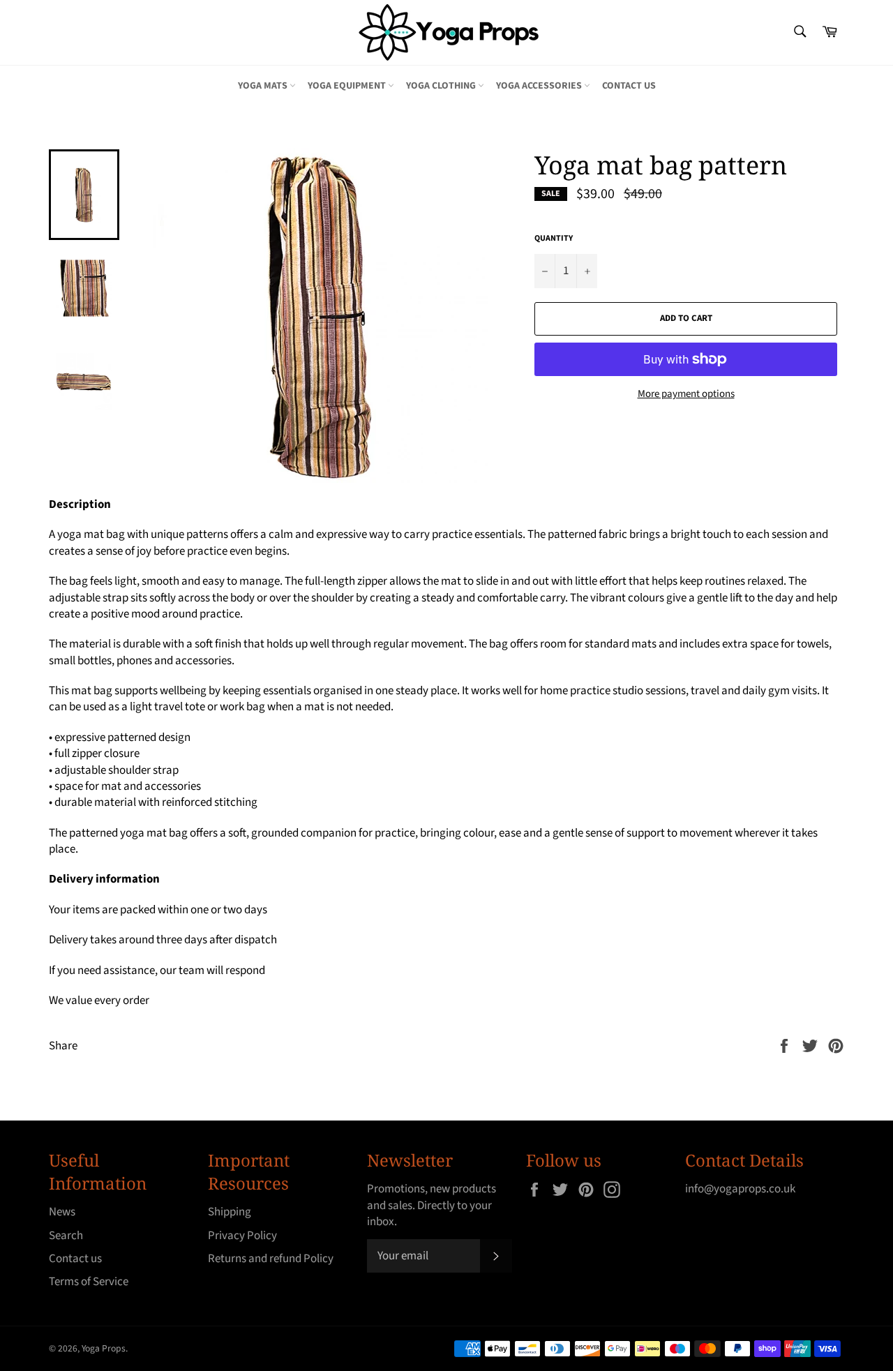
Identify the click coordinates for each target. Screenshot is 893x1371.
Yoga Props (104, 1348)
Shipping (229, 1212)
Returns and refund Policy (270, 1258)
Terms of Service (88, 1281)
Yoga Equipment (348, 86)
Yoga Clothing (442, 86)
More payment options (686, 394)
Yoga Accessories (540, 86)
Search (66, 1235)
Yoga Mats (264, 86)
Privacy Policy (242, 1235)
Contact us (629, 86)
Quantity (553, 238)
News (62, 1212)
